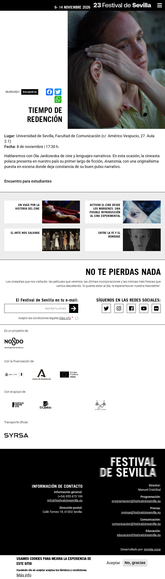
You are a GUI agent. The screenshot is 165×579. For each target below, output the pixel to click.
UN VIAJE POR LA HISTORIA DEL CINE (27, 206)
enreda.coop (152, 549)
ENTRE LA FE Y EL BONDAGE (109, 234)
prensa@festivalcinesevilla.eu (141, 512)
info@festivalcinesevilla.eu (64, 500)
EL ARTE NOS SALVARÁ (25, 233)
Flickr (156, 308)
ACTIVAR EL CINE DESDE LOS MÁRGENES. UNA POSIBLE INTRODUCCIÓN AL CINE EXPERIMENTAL (105, 210)
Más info (65, 318)
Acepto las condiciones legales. (44, 318)
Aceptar (113, 563)
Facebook (131, 308)
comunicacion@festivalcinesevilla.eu (136, 524)
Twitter (106, 308)
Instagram (118, 308)
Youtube (143, 308)
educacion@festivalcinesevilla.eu (139, 535)
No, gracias (135, 563)
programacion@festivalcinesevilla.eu (136, 501)
